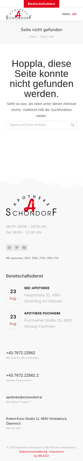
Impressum (57, 451)
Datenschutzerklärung (33, 451)
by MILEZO (41, 455)
